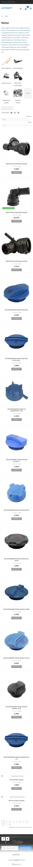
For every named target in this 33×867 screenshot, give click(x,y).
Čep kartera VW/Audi (16, 780)
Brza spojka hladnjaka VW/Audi (16, 164)
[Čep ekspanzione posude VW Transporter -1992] (16, 391)
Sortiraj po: (29, 116)
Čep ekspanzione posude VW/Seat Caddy (16, 609)
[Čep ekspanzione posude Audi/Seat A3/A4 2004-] (16, 341)
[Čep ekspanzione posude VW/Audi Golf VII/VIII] (16, 541)
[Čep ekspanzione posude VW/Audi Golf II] (16, 492)
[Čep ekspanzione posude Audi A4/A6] (16, 292)
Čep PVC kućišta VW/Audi (16, 801)
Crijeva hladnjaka (18, 68)
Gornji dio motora (18, 102)
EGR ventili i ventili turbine (18, 84)
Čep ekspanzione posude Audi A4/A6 (16, 310)
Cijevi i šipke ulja (6, 68)
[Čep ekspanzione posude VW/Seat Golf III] (16, 640)
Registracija (11, 2)
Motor (6, 16)
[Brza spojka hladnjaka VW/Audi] (16, 146)
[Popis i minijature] (14, 112)
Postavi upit (16, 172)
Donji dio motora (6, 83)
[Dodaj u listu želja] (3, 160)
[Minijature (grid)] (11, 112)
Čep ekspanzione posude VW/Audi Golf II (16, 510)
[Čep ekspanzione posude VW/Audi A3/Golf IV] (16, 442)
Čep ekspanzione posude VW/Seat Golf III (16, 658)
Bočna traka (7, 108)
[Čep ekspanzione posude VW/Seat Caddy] (16, 592)
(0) (20, 166)
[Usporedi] (29, 160)
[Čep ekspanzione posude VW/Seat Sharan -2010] (16, 689)
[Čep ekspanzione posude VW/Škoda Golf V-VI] (16, 740)
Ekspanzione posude (6, 102)
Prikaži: (30, 122)
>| (9, 825)
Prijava (5, 2)
